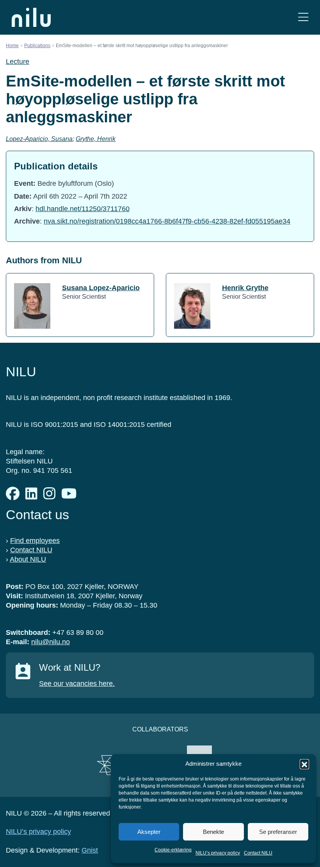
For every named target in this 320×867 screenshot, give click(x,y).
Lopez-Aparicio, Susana (39, 139)
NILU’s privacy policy (218, 853)
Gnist (90, 850)
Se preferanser (278, 831)
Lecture (17, 61)
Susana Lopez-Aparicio (101, 288)
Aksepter (148, 831)
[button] (304, 764)
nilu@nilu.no (50, 642)
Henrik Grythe (245, 288)
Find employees (35, 541)
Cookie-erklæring (173, 850)
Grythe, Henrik (96, 139)
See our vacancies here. (77, 683)
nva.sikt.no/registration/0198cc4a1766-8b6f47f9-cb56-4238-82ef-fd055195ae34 (167, 221)
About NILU (28, 559)
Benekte (213, 831)
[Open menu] (303, 17)
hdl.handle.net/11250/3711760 (83, 209)
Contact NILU (258, 853)
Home (12, 45)
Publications (37, 45)
